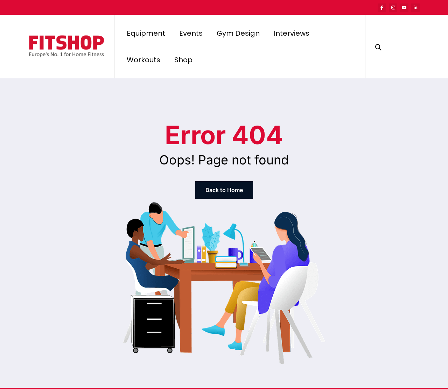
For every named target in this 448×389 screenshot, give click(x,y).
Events (191, 33)
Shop (183, 60)
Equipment (146, 33)
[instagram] (393, 7)
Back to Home (224, 189)
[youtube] (404, 7)
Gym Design (238, 33)
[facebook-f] (382, 7)
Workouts (143, 60)
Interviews (291, 33)
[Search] (378, 46)
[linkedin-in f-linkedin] (415, 7)
